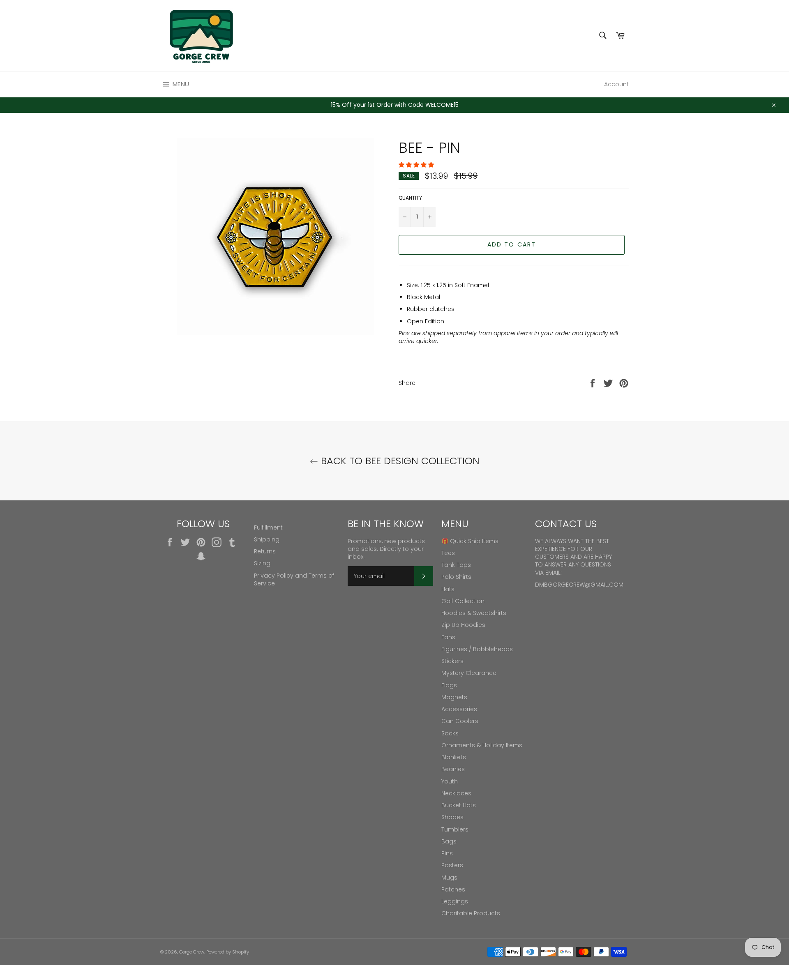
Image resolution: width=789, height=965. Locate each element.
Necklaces (456, 793)
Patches (453, 889)
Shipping (266, 539)
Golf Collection (462, 601)
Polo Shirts (456, 577)
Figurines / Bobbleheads (477, 649)
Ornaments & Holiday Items (481, 745)
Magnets (454, 697)
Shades (452, 817)
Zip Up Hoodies (463, 625)
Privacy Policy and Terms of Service (294, 579)
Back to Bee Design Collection (399, 461)
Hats (447, 589)
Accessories (459, 709)
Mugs (449, 877)
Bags (449, 841)
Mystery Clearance (468, 673)
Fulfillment (268, 527)
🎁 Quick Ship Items (469, 541)
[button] (417, 165)
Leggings (454, 901)
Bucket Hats (458, 805)
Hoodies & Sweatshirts (473, 613)
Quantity (410, 198)
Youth (449, 781)
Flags (449, 685)
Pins (447, 853)
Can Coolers (459, 721)
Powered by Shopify (227, 952)
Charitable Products (470, 913)
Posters (452, 865)
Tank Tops (456, 565)
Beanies (453, 769)
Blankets (453, 757)
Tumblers (454, 829)
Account (616, 84)
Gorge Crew (191, 952)
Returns (265, 551)
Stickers (452, 661)
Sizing (262, 563)
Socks (450, 733)
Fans (448, 637)
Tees (448, 553)
